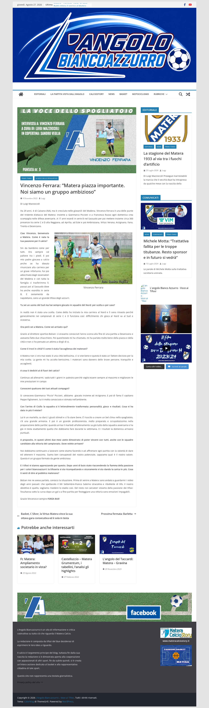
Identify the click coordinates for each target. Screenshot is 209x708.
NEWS (111, 94)
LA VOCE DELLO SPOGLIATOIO (46, 178)
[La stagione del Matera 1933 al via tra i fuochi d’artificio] (166, 128)
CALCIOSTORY (96, 94)
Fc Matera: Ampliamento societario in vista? (33, 563)
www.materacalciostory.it (176, 640)
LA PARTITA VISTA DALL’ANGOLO (67, 94)
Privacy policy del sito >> (30, 682)
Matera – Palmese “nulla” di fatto (70, 4)
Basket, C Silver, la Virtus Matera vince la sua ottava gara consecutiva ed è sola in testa (47, 516)
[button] (166, 94)
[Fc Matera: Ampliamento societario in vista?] (35, 537)
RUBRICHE (159, 94)
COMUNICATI (157, 234)
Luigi (43, 198)
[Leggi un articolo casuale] (188, 94)
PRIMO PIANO (27, 178)
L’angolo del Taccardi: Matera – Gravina (118, 561)
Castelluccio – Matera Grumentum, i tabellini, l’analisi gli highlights (77, 565)
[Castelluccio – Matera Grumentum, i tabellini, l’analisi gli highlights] (76, 537)
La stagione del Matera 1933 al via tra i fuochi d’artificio (163, 159)
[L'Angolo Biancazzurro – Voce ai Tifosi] (104, 10)
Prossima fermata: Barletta (116, 513)
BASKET (123, 94)
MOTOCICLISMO (140, 94)
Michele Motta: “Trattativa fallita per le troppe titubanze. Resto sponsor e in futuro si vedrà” (166, 249)
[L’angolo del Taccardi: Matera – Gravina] (118, 537)
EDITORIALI (40, 94)
